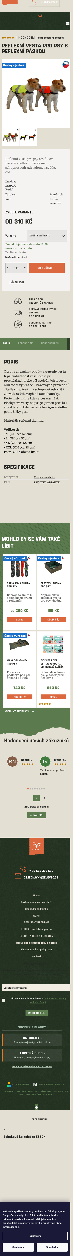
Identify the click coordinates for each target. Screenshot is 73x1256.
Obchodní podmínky (36, 909)
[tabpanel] (20, 762)
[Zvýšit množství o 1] (25, 268)
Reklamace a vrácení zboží (36, 902)
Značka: (10, 185)
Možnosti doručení (16, 257)
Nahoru (38, 815)
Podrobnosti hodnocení (50, 37)
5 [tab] (37, 788)
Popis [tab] (6, 343)
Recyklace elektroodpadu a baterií (36, 943)
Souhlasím (52, 1247)
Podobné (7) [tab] (25, 343)
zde (17, 1227)
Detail (19, 619)
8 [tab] (44, 788)
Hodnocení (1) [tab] (50, 343)
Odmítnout (18, 1247)
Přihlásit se (36, 1013)
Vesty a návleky (44, 477)
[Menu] (67, 23)
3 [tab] (32, 788)
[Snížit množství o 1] (7, 268)
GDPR (36, 915)
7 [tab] (42, 788)
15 (44, 798)
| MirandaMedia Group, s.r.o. (49, 1084)
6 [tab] (39, 788)
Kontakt (36, 956)
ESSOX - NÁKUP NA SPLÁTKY (36, 936)
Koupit (51, 619)
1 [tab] (28, 788)
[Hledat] (40, 15)
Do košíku (45, 268)
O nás (36, 895)
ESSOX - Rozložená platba (36, 929)
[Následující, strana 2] (36, 798)
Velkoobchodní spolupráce (36, 949)
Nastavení (35, 1236)
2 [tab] (30, 788)
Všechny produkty (17, 711)
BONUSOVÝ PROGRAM (36, 922)
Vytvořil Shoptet (21, 1084)
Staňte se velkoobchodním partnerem (32, 1066)
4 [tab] (35, 788)
